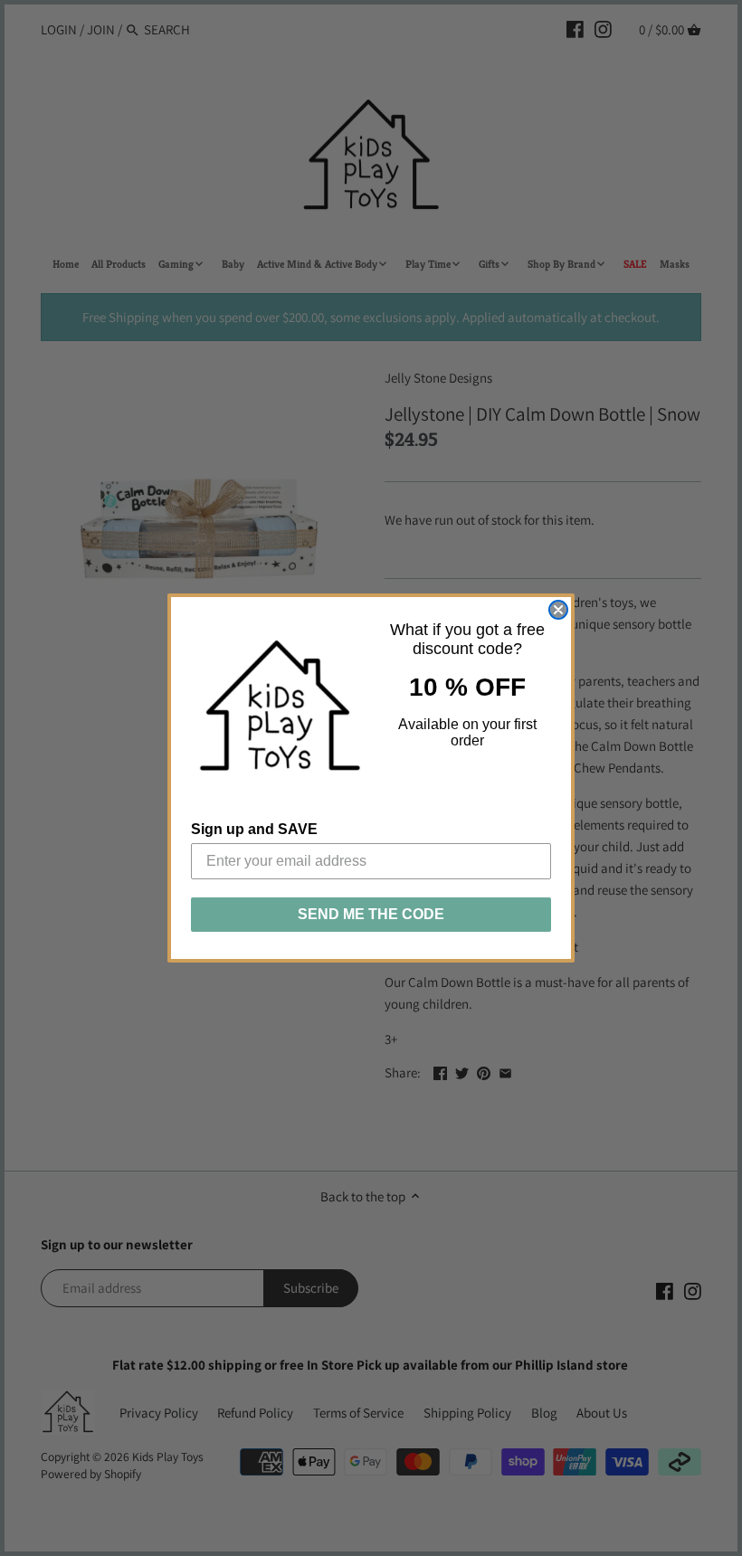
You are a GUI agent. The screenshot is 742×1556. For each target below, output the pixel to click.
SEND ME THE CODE (371, 914)
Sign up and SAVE (254, 829)
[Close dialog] (558, 610)
